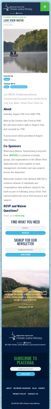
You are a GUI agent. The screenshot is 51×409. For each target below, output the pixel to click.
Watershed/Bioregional (19, 87)
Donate (41, 388)
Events (7, 79)
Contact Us (33, 394)
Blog (34, 388)
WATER (13, 155)
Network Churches (22, 388)
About (9, 388)
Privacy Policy (19, 394)
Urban (6, 87)
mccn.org (19, 215)
